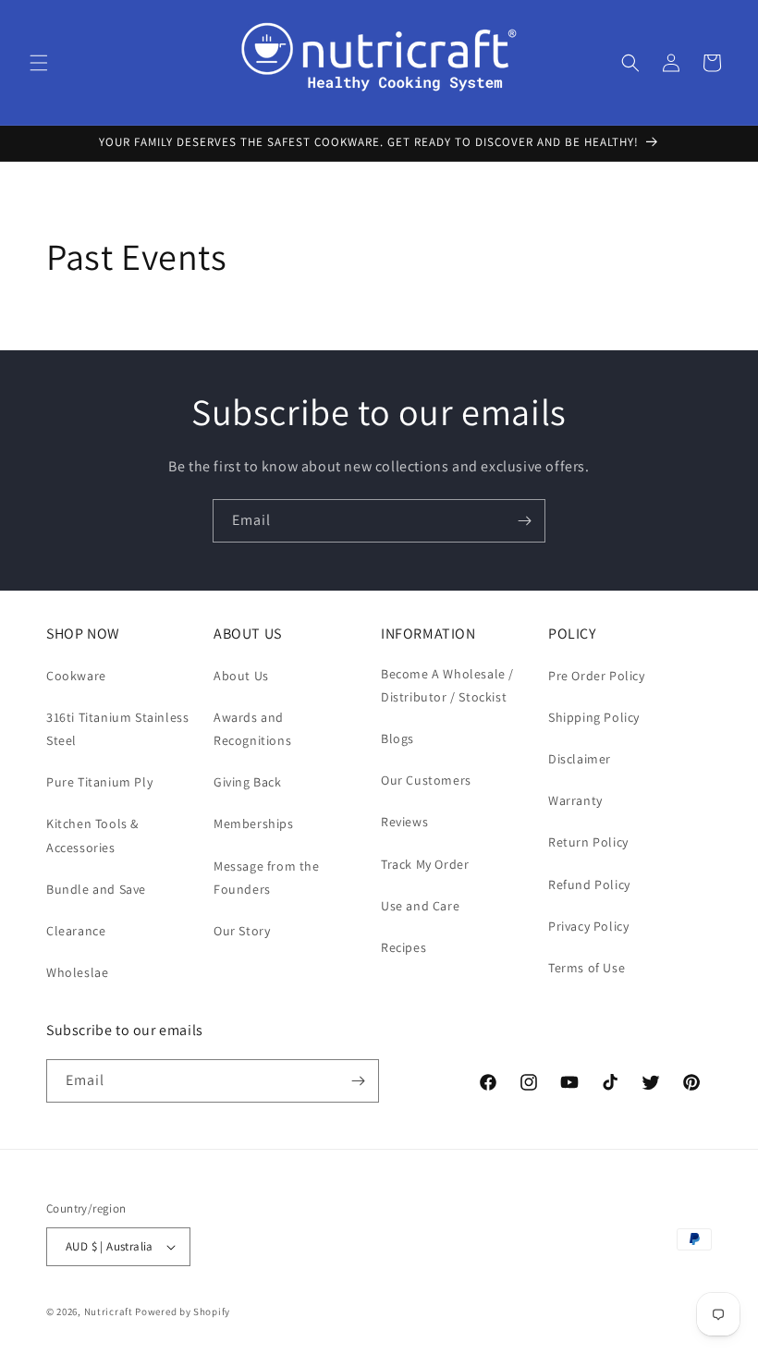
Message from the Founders (267, 877)
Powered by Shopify (182, 1311)
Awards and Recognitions (252, 729)
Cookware (76, 675)
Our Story (242, 930)
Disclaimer (579, 758)
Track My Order (425, 864)
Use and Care (420, 905)
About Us (241, 675)
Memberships (254, 823)
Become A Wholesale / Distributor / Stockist (447, 685)
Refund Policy (589, 884)
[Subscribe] (524, 521)
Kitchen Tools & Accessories (92, 835)
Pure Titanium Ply (99, 782)
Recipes (403, 947)
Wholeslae (77, 972)
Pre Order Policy (596, 675)
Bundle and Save (96, 889)
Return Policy (588, 842)
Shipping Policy (594, 717)
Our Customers (426, 780)
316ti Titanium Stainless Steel (117, 729)
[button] (38, 63)
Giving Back (248, 782)
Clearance (75, 930)
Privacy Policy (588, 926)
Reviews (404, 821)
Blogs (397, 738)
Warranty (575, 800)
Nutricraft (108, 1311)
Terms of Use (586, 967)
